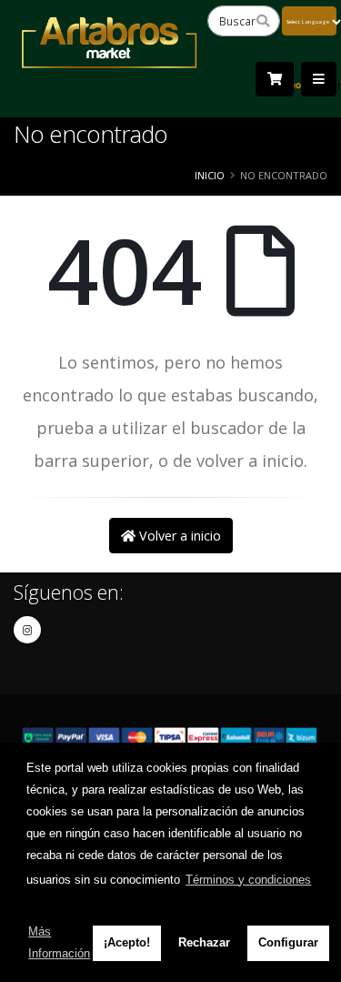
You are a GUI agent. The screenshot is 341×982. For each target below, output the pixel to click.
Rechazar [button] (204, 942)
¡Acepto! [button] (127, 942)
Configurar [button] (288, 942)
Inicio (210, 175)
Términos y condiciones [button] (248, 879)
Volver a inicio (178, 535)
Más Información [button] (59, 942)
